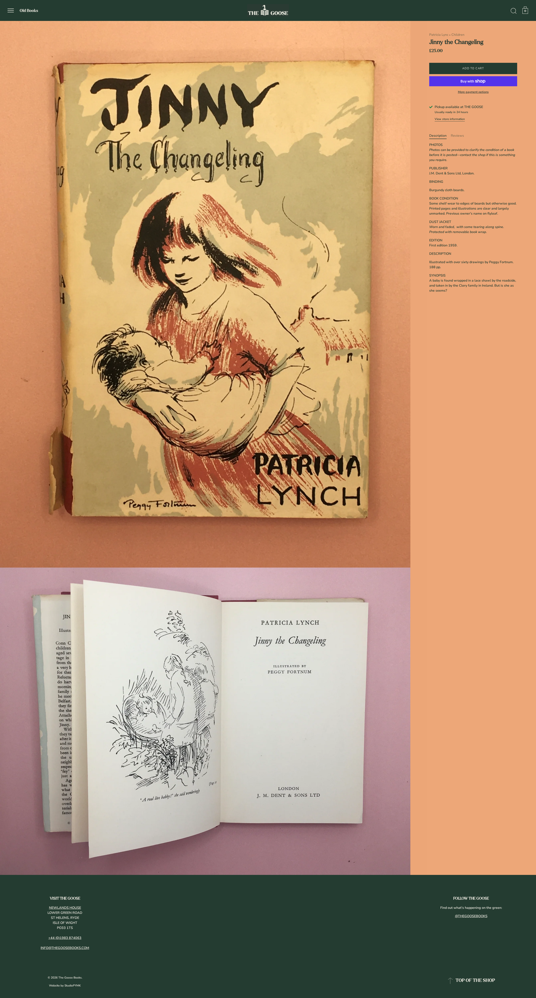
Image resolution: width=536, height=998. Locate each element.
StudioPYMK (72, 986)
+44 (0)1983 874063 (64, 938)
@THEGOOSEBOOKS (471, 916)
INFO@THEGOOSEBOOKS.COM (65, 948)
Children (457, 34)
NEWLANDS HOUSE (65, 907)
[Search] (513, 11)
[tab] (440, 135)
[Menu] (10, 10)
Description (438, 135)
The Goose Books (70, 978)
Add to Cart (473, 68)
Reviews (457, 135)
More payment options (473, 92)
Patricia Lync (438, 34)
